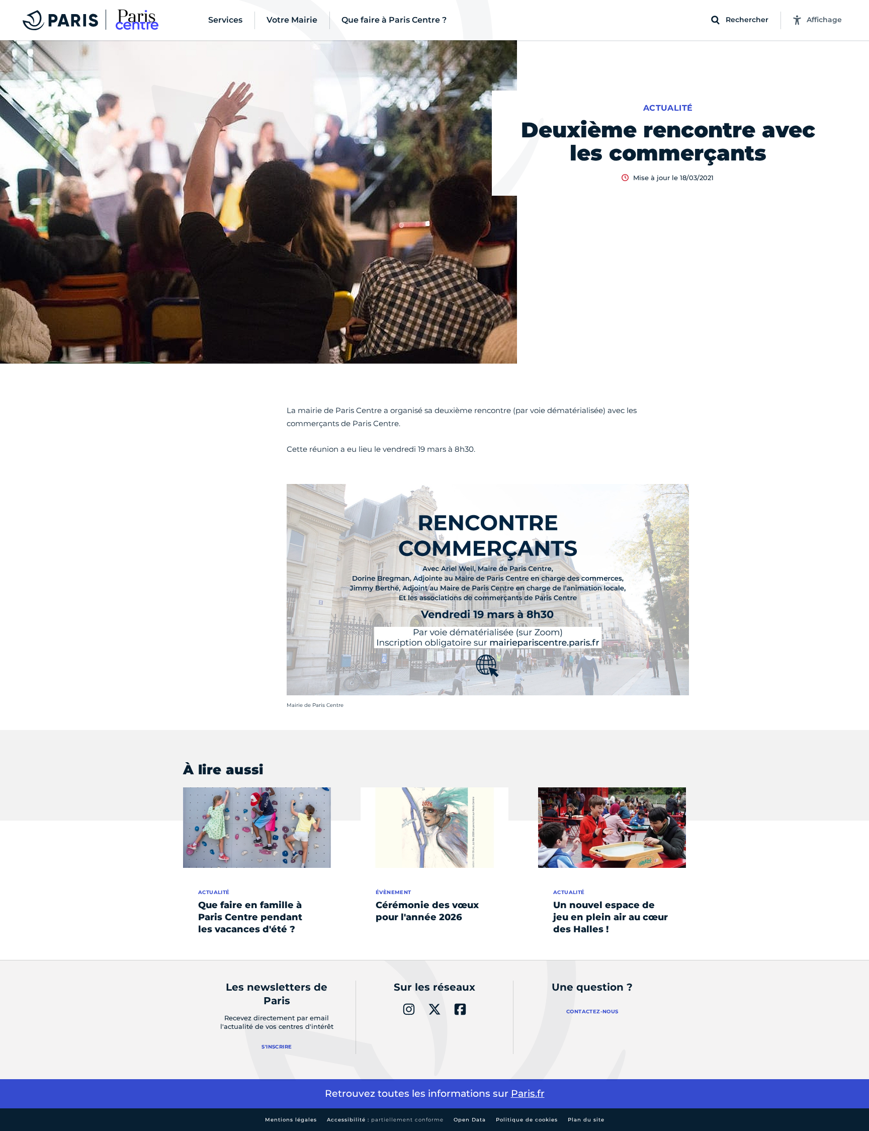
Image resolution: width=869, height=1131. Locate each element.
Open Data (470, 1119)
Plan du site (586, 1119)
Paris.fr (528, 1093)
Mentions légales (291, 1119)
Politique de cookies (527, 1119)
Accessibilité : (385, 1119)
